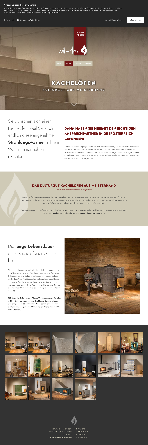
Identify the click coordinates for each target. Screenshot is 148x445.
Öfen (68, 63)
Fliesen (77, 63)
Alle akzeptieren (135, 20)
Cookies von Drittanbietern (30, 20)
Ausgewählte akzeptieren (113, 20)
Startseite (81, 429)
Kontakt (88, 63)
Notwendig (10, 20)
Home (59, 63)
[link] (59, 63)
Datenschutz (82, 437)
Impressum (81, 435)
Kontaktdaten (83, 432)
